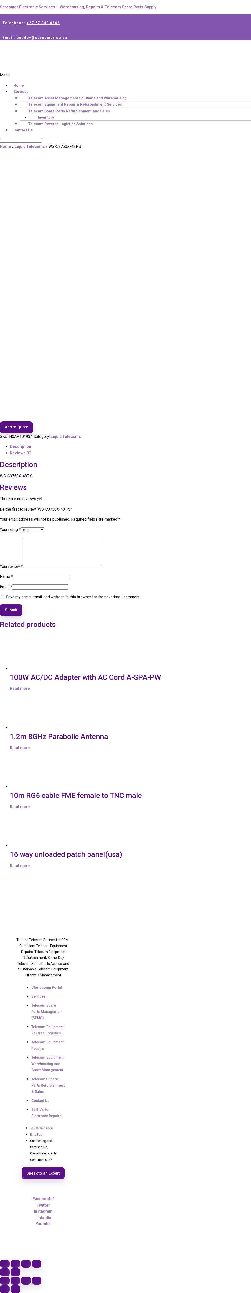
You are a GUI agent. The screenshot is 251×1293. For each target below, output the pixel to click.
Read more (20, 688)
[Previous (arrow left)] (5, 1272)
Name (6, 576)
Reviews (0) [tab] (21, 453)
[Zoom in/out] (5, 1264)
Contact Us (23, 130)
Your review (11, 566)
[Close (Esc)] (36, 1264)
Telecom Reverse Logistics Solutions (60, 124)
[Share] (26, 1264)
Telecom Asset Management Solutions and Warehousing (77, 98)
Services (20, 91)
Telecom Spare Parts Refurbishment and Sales (69, 111)
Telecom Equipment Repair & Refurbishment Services (75, 104)
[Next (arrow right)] (15, 1272)
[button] (125, 75)
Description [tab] (20, 446)
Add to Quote (16, 427)
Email (6, 586)
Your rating (10, 529)
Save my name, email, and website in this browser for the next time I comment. (73, 597)
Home (18, 85)
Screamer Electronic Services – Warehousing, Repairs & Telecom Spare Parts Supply (78, 7)
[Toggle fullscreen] (15, 1264)
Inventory (46, 117)
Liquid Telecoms (30, 146)
